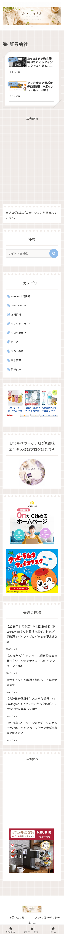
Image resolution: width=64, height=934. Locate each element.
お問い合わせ (16, 917)
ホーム (32, 922)
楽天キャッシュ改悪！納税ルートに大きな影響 (32, 682)
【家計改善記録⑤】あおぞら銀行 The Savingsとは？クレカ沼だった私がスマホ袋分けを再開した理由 (31, 704)
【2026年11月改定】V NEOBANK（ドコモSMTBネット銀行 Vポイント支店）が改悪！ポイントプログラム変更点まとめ (32, 634)
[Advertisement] (32, 153)
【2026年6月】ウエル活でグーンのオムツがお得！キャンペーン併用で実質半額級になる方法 (32, 728)
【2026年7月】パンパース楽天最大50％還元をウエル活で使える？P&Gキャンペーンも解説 (31, 661)
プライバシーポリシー (47, 917)
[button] (53, 253)
